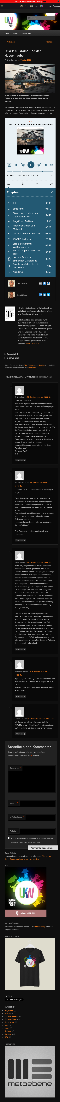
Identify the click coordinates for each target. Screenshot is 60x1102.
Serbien (8, 1031)
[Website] (40, 283)
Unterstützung (39, 926)
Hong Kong (9, 1022)
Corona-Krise (10, 1019)
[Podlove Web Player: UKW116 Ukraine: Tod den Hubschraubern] (30, 197)
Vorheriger (10, 42)
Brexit (7, 1013)
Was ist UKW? (27, 33)
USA (6, 1037)
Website (13, 831)
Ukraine (42, 365)
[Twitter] (48, 295)
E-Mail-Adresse (17, 817)
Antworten (20, 460)
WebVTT (35, 343)
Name (14, 803)
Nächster (50, 42)
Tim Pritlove (29, 365)
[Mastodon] (44, 283)
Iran (6, 1025)
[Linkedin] (44, 295)
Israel (7, 1028)
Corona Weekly (11, 1016)
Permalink (32, 367)
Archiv (15, 33)
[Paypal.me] (48, 283)
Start (7, 33)
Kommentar (15, 768)
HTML (28, 343)
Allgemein (9, 1010)
